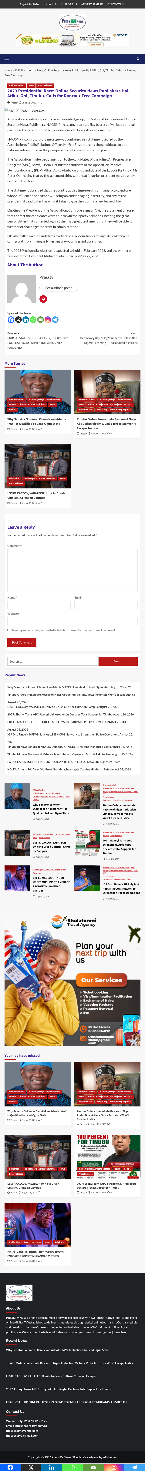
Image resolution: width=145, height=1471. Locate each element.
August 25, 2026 (29, 1261)
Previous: (38, 340)
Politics (12, 409)
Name (12, 597)
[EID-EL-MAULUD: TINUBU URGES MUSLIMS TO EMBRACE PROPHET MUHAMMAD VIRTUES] (17, 878)
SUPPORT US (69, 4)
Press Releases (45, 85)
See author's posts (58, 288)
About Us (51, 4)
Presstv (14, 102)
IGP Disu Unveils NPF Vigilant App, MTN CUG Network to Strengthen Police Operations (63, 734)
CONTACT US (115, 4)
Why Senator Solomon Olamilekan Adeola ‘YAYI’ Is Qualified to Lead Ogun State (36, 421)
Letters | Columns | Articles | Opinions (27, 404)
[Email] (40, 319)
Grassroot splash (87, 399)
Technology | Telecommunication (117, 879)
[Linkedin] (25, 319)
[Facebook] (11, 319)
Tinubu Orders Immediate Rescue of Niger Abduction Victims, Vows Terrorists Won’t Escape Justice (107, 424)
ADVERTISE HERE (92, 4)
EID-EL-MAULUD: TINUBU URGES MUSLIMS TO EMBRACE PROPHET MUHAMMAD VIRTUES (67, 722)
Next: (109, 338)
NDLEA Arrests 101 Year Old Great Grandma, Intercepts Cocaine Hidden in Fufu (58, 769)
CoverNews (91, 1457)
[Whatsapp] (33, 319)
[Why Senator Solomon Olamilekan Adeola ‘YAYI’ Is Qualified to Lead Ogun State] (38, 392)
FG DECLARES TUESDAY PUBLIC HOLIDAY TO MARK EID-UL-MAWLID (53, 761)
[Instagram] (48, 319)
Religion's (37, 873)
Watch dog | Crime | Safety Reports (114, 409)
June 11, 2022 (29, 102)
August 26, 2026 (29, 429)
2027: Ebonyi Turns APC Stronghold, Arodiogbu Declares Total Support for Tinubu (60, 714)
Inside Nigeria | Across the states (44, 399)
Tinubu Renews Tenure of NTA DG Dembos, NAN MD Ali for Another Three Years (59, 746)
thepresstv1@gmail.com (22, 1435)
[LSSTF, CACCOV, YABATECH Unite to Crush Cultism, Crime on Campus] (38, 466)
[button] (8, 58)
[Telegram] (55, 319)
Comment (14, 545)
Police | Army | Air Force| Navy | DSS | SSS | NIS (110, 404)
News (31, 85)
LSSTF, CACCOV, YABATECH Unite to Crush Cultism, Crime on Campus (36, 495)
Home (8, 70)
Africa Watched (16, 85)
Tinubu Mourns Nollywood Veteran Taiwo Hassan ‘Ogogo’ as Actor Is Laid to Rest (59, 754)
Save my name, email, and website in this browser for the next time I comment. (63, 630)
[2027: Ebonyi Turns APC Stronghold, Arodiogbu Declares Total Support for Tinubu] (87, 843)
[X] (18, 319)
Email (78, 597)
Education (14, 478)
